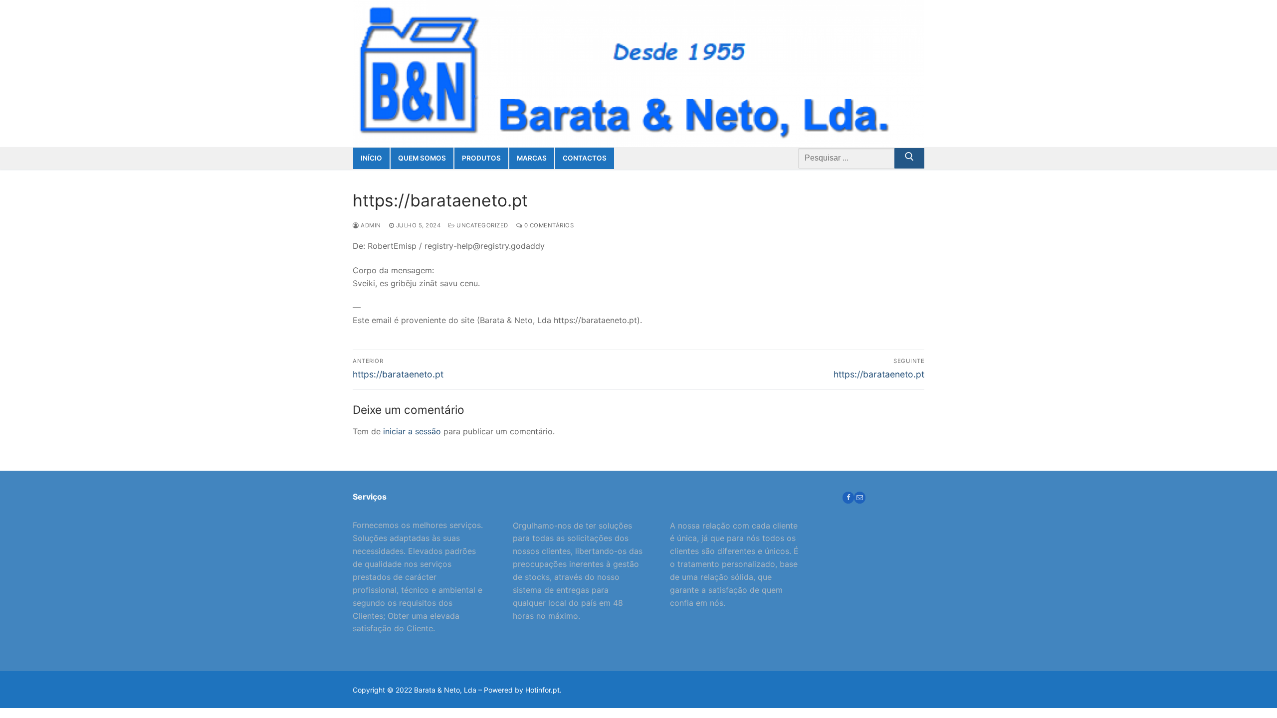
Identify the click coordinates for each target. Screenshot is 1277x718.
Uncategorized (481, 225)
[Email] (859, 497)
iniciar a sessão (412, 431)
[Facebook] (848, 497)
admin (370, 225)
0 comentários (548, 225)
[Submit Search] (909, 158)
